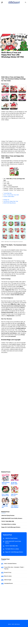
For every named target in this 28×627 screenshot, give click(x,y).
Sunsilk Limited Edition (8, 196)
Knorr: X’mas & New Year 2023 (11, 194)
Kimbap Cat (6, 199)
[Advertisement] (14, 19)
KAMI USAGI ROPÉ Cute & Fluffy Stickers (11, 518)
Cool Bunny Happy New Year (10, 201)
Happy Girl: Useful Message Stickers (10, 527)
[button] (25, 2)
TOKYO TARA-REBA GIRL (7, 521)
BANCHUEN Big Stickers (9, 203)
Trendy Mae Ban (7, 193)
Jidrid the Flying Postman (7, 515)
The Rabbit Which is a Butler (8, 524)
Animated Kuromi (8, 583)
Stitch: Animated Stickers (10, 563)
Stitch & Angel (7, 579)
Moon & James (8, 576)
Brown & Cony (7, 572)
